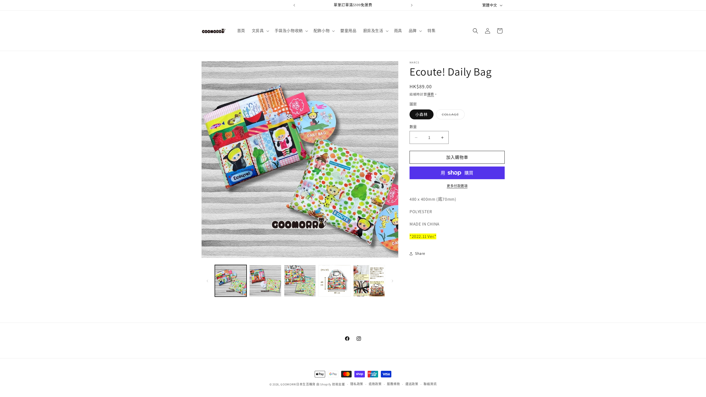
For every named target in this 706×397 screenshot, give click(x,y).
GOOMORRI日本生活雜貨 (297, 384)
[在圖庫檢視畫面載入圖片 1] (231, 281)
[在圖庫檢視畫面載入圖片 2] (265, 281)
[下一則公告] (412, 5)
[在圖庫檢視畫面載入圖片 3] (300, 281)
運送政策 (411, 384)
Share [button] (420, 253)
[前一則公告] (294, 5)
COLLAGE (452, 115)
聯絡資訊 (430, 384)
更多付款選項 (457, 186)
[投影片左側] (207, 281)
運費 (430, 94)
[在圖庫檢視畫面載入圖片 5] (369, 281)
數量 (413, 126)
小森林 (421, 114)
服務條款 (393, 384)
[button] (259, 30)
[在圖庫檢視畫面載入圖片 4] (334, 281)
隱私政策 (356, 384)
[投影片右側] (392, 281)
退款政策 (375, 384)
